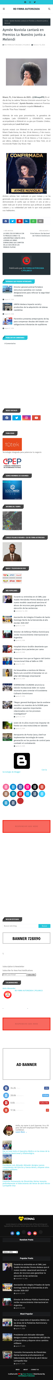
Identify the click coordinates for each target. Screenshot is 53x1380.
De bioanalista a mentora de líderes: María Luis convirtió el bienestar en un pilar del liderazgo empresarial (30, 673)
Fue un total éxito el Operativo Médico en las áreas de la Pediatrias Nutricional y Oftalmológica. (26, 1152)
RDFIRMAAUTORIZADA (26, 1376)
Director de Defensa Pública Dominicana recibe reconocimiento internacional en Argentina (31, 635)
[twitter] (34, 2)
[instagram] (30, 2)
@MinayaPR (38, 97)
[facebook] (25, 2)
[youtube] (36, 417)
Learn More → (21, 1132)
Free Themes (27, 1374)
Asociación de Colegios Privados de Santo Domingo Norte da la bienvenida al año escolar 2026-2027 (32, 620)
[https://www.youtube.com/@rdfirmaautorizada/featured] (46, 417)
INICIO (18, 1369)
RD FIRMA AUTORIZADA (26, 8)
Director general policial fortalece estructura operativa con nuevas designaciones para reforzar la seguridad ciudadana (32, 291)
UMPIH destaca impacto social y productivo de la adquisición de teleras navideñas (31, 307)
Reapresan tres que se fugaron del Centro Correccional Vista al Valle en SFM (32, 659)
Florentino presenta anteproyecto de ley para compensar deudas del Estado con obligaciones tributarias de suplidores (31, 322)
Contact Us (35, 1369)
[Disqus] (26, 870)
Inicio (6, 21)
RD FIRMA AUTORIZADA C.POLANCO (17, 45)
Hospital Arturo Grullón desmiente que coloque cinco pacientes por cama (31, 648)
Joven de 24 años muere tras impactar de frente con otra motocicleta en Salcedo (31, 724)
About (25, 1369)
